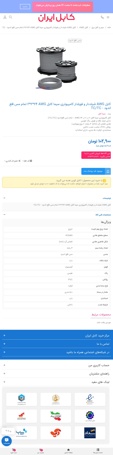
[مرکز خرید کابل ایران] (56, 18)
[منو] (108, 17)
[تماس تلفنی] (102, 17)
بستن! (25, 6)
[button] (56, 198)
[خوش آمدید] (5, 17)
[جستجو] (10, 17)
